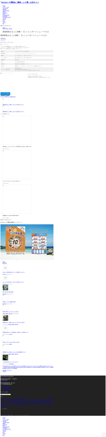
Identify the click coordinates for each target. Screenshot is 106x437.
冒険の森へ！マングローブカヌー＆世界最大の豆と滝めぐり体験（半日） (17, 146)
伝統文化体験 (10, 367)
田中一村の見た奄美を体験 (8, 291)
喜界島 (10, 344)
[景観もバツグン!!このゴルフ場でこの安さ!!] (5, 340)
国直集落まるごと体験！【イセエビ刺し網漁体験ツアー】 (14, 352)
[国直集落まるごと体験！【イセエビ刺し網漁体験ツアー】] (5, 350)
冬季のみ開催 (5, 313)
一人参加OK (5, 367)
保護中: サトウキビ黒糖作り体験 (9, 301)
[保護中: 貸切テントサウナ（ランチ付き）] (5, 309)
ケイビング (27, 399)
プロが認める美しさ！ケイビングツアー (11, 361)
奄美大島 (7, 95)
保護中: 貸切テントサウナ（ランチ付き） (11, 311)
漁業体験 (38, 367)
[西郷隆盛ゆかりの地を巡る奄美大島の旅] (17, 213)
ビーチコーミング (36, 399)
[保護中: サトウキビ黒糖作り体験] (5, 299)
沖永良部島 (34, 367)
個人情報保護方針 (6, 388)
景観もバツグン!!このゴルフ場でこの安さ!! (11, 342)
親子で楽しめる (47, 367)
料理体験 (28, 367)
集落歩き (5, 368)
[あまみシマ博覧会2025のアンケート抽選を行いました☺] (5, 270)
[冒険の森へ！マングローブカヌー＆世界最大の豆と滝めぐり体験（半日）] (17, 144)
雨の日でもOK (10, 368)
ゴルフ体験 (31, 399)
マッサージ (41, 399)
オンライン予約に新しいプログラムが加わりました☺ (13, 282)
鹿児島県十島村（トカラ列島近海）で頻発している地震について (15, 332)
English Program (4, 399)
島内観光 (21, 367)
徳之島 (25, 367)
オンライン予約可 (4, 96)
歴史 (31, 367)
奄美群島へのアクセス (7, 370)
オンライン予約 (5, 93)
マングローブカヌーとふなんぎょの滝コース (11, 181)
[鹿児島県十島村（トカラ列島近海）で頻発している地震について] (5, 330)
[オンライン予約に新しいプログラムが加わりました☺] (5, 280)
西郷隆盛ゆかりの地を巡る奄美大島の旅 (11, 215)
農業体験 (40, 403)
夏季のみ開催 (3, 95)
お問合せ (4, 371)
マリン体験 (10, 96)
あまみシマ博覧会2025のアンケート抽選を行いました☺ (14, 272)
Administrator (2, 38)
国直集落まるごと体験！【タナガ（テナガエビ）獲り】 (14, 322)
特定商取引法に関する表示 (8, 389)
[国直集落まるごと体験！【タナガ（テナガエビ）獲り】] (5, 320)
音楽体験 (15, 368)
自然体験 (42, 367)
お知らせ (4, 274)
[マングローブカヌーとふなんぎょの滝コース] (17, 178)
